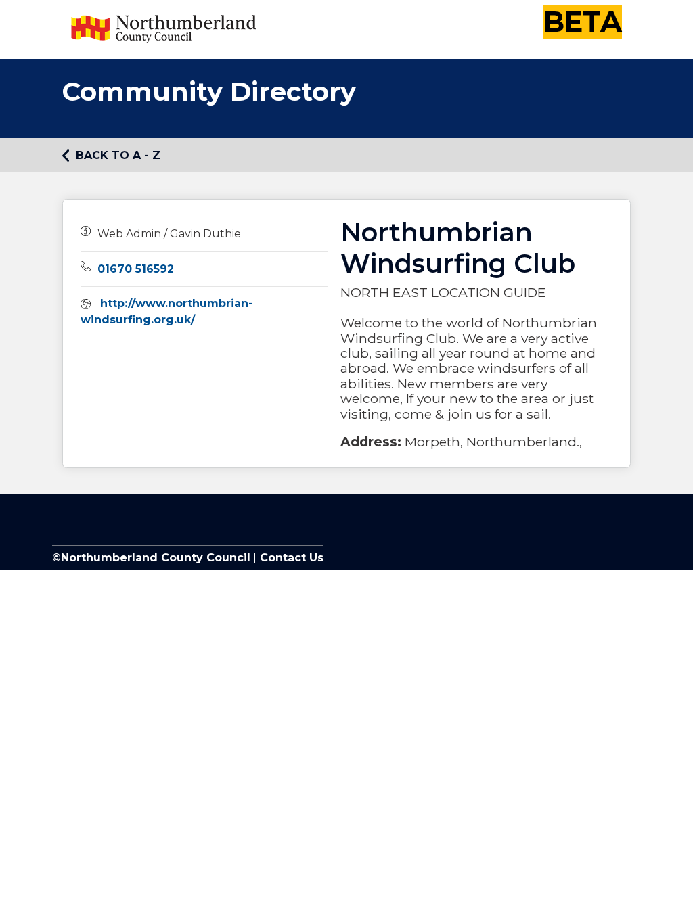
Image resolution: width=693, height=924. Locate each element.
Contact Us (289, 557)
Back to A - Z (118, 155)
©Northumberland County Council (151, 557)
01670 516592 (135, 268)
